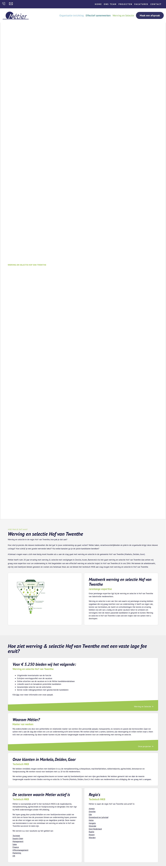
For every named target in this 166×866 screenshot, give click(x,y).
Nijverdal (92, 826)
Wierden (92, 837)
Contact (156, 4)
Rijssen (92, 834)
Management (18, 841)
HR (14, 856)
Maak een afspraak (150, 15)
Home (98, 4)
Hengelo (92, 823)
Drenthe (92, 811)
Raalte (91, 831)
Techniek (16, 835)
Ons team (110, 4)
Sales (15, 844)
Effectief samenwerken (98, 15)
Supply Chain (18, 838)
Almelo (92, 808)
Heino (91, 820)
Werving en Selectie (123, 15)
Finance (16, 847)
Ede (90, 814)
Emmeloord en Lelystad (98, 817)
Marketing (17, 853)
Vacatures (141, 4)
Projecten (125, 4)
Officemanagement (20, 850)
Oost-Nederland (95, 829)
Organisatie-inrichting (71, 15)
